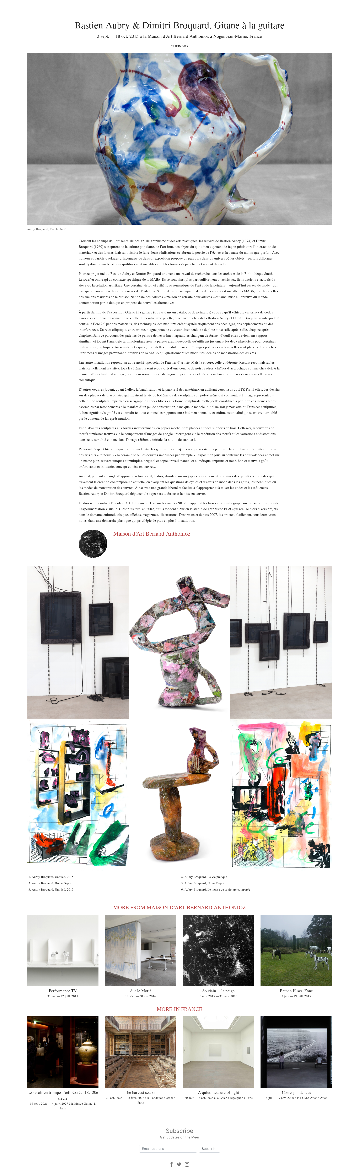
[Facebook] (171, 1164)
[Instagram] (187, 1164)
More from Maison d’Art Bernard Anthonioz (179, 907)
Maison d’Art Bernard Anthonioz (151, 533)
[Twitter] (179, 1164)
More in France (179, 1008)
